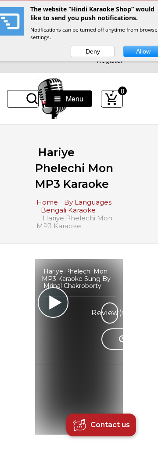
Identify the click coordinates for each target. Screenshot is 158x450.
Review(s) (109, 313)
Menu (72, 99)
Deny (93, 51)
